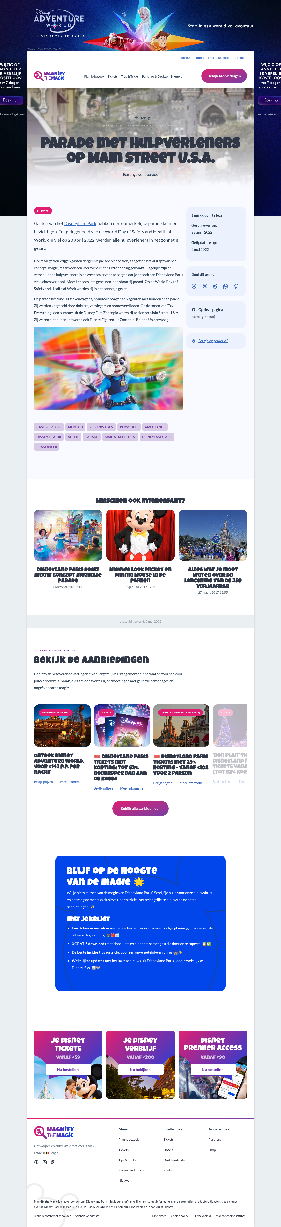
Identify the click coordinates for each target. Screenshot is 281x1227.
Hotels (199, 57)
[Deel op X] (205, 285)
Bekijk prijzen (43, 782)
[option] (63, 747)
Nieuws (176, 76)
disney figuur (48, 437)
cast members (48, 427)
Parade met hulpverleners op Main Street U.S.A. (140, 152)
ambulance (155, 427)
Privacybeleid (202, 1216)
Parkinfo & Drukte (155, 76)
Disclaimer (159, 1216)
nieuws (43, 210)
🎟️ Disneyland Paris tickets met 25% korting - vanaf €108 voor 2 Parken (180, 765)
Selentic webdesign (87, 1216)
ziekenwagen (101, 427)
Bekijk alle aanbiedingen (140, 808)
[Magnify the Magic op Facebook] (36, 1163)
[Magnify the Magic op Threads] (52, 1163)
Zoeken (240, 57)
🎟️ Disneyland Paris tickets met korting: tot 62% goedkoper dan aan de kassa (121, 768)
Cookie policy (179, 1216)
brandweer (46, 447)
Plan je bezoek (94, 76)
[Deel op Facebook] (195, 285)
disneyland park (157, 437)
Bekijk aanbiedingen (224, 76)
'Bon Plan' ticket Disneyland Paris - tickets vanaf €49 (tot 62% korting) (237, 764)
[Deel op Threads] (215, 285)
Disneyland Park (80, 223)
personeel (129, 427)
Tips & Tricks (130, 76)
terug (145, 117)
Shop (212, 1150)
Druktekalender (219, 57)
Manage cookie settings (230, 1216)
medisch (75, 427)
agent (73, 437)
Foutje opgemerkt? (213, 340)
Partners (215, 1139)
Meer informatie (71, 782)
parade (91, 437)
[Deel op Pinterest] (236, 285)
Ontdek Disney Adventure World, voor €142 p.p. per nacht (59, 764)
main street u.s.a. (120, 437)
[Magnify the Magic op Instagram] (44, 1163)
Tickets (185, 57)
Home (106, 125)
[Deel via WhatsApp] (226, 285)
